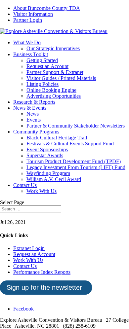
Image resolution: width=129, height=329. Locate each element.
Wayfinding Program (48, 173)
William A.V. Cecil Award (53, 179)
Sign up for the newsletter (44, 287)
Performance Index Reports (41, 272)
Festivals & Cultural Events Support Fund (70, 143)
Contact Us (25, 185)
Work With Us (41, 191)
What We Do (27, 42)
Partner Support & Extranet (54, 72)
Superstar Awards (44, 155)
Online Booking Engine (51, 90)
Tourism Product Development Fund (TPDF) (73, 161)
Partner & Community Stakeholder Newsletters (75, 125)
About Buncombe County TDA (46, 8)
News (32, 114)
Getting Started (42, 60)
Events (33, 120)
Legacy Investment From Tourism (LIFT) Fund (75, 167)
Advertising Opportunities (53, 96)
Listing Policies (42, 84)
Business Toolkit (30, 54)
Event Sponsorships (47, 149)
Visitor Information (33, 14)
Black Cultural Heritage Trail (56, 137)
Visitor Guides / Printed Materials (61, 78)
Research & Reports (34, 102)
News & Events (29, 108)
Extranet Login (29, 248)
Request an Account (47, 66)
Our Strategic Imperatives (53, 48)
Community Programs (36, 131)
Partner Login (27, 20)
